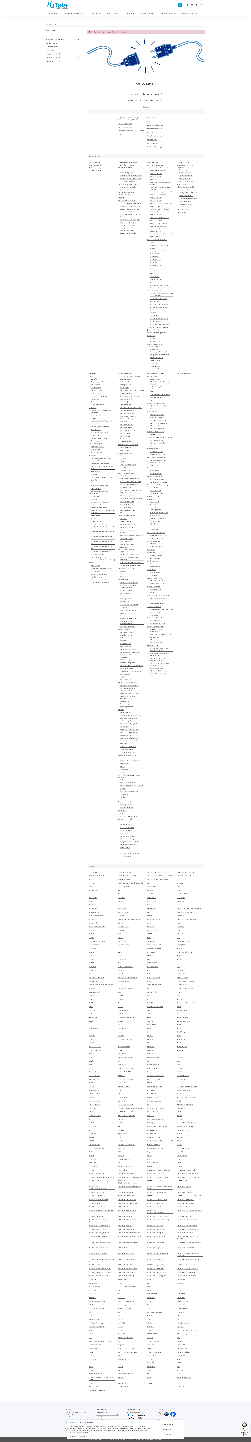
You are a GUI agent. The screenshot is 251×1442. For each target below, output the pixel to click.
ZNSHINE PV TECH (94, 1387)
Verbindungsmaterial (127, 808)
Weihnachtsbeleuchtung (155, 668)
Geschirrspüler (96, 388)
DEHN (120, 952)
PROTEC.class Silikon (95, 1265)
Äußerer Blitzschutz (126, 538)
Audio (122, 758)
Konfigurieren (167, 1429)
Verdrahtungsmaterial (127, 626)
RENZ (149, 1287)
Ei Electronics (93, 970)
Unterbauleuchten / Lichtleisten (157, 618)
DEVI (90, 956)
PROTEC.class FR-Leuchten (126, 1196)
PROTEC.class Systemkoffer (127, 1272)
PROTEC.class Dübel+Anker (98, 1192)
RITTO (179, 1290)
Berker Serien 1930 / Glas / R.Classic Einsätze (158, 230)
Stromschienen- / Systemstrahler (158, 595)
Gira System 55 (155, 316)
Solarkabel (121, 198)
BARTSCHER (122, 908)
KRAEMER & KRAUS (124, 1086)
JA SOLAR (121, 1061)
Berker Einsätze (155, 179)
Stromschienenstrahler (157, 604)
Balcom (120, 905)
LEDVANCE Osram (94, 1094)
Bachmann (180, 901)
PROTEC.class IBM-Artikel (97, 1203)
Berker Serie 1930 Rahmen (158, 223)
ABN (148, 883)
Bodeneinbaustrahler (157, 414)
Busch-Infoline (154, 338)
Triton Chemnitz (123, 1359)
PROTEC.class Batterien (96, 1174)
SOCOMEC (150, 1323)
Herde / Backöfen (96, 390)
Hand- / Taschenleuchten (155, 468)
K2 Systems (180, 1068)
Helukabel (150, 1039)
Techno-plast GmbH (95, 1345)
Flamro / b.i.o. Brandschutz (185, 1003)
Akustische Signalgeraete (128, 718)
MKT (90, 1130)
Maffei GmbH (181, 1108)
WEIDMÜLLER (181, 1370)
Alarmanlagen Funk (185, 173)
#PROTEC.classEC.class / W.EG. (128, 876)
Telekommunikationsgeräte (98, 508)
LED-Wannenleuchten (157, 640)
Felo (148, 999)
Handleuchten (154, 471)
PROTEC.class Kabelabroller (186, 1203)
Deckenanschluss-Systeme (129, 685)
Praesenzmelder (155, 360)
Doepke (179, 956)
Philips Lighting (182, 1155)
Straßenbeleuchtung (154, 587)
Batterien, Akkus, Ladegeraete (130, 761)
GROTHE (150, 1021)
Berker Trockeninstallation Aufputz (161, 234)
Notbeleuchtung (155, 558)
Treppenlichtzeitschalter (128, 752)
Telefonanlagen (96, 515)
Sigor (178, 1316)
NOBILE (91, 1141)
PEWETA (91, 1155)
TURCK (149, 1359)
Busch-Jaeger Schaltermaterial (157, 239)
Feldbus (123, 571)
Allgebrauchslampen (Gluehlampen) (156, 503)
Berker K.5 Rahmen (156, 200)
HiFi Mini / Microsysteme (99, 461)
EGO (178, 966)
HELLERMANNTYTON (125, 1039)
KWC (119, 1090)
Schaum (150, 1305)
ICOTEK (91, 1054)
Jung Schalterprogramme (155, 330)
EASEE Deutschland (95, 963)
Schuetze (123, 613)
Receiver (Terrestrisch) (127, 430)
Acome (91, 887)
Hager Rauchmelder (185, 204)
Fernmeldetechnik (126, 487)
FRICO (179, 1006)
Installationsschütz (126, 735)
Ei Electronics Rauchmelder (188, 198)
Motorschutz (124, 602)
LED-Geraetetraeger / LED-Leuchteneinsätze (158, 461)
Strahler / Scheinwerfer (155, 578)
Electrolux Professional (96, 977)
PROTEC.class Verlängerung (186, 1272)
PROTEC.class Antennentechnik (187, 1170)
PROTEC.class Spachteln (126, 1265)
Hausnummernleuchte (157, 479)
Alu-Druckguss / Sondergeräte (159, 245)
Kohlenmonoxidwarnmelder (186, 187)
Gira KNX (153, 313)
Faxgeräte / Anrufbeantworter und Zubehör (102, 511)
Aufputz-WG (154, 349)
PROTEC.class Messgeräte (155, 1233)
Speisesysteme (125, 433)
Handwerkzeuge (96, 577)
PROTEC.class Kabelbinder (97, 1207)
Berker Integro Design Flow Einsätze (161, 192)
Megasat (179, 1115)
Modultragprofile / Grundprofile (130, 178)
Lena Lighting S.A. (124, 1097)
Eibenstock (121, 970)
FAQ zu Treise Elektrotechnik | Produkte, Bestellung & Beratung (128, 119)
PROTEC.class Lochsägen (126, 1229)
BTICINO (91, 930)
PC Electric (121, 1152)
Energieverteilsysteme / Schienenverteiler (128, 586)
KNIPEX (149, 1083)
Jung (178, 1065)
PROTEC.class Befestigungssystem (100, 1181)
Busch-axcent (154, 257)
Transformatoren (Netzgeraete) (160, 394)
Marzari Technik (152, 1112)
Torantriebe (124, 794)
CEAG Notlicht (151, 934)
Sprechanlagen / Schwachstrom (128, 755)
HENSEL (91, 1043)
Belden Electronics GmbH (97, 916)
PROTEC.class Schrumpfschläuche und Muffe (101, 1260)
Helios (179, 1036)
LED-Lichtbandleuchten (157, 544)
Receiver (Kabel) (125, 422)
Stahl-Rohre (124, 533)
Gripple (120, 1021)
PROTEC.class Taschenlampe (156, 1272)
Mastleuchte (154, 592)
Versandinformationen (154, 129)
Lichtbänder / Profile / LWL (156, 532)
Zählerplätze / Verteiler (125, 819)
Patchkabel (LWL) (125, 507)
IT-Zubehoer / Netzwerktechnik (130, 493)
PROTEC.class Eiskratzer (126, 1192)
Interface (123, 574)
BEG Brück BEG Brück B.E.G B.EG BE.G (189, 908)
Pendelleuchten (152, 561)
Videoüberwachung (185, 176)
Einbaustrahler (152, 412)
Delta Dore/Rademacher (184, 952)
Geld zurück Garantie (125, 123)
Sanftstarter (124, 607)
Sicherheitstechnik (52, 47)
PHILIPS (149, 1155)
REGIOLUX (180, 1283)
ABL (178, 879)
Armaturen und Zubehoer (99, 524)
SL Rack (149, 1319)
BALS (178, 905)
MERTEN (91, 1123)
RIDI (178, 1287)
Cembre (91, 937)
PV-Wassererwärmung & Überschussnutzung (126, 194)
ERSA (119, 992)
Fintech (120, 1003)
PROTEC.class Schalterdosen (98, 1253)
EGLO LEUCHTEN (152, 966)
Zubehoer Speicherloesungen (130, 209)
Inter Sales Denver (153, 1057)
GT (119, 1025)
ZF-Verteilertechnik (126, 442)
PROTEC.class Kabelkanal (155, 1207)
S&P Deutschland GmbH (97, 1301)
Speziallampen (154, 530)
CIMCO (120, 937)
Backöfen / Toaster (97, 415)
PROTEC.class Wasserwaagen (98, 1276)
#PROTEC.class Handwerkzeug (157, 872)
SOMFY (120, 1327)
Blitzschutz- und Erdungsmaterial (129, 919)
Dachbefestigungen (126, 173)
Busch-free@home (156, 265)
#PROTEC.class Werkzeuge (185, 872)
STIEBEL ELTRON (152, 1334)
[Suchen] (180, 5)
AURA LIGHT (181, 897)
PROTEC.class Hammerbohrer (98, 1199)
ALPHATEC (150, 890)
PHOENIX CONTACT (124, 1159)
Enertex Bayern (182, 985)
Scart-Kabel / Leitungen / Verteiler (102, 477)
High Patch (180, 1043)
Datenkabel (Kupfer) (127, 632)
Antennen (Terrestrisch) (128, 402)
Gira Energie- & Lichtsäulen (159, 304)
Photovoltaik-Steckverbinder (129, 187)
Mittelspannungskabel (127, 663)
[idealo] (167, 1414)
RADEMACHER (93, 1283)
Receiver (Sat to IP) (126, 425)
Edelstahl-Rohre (125, 521)
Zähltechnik (122, 810)
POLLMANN (92, 1163)
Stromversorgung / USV (128, 510)
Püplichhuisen (122, 1279)
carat (151, 268)
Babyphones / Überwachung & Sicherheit (101, 411)
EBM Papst (92, 966)
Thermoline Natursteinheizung (128, 1352)
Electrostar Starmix (153, 977)
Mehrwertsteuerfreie (125, 127)
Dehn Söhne (151, 952)
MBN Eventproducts (183, 1112)
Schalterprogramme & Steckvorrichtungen (154, 345)
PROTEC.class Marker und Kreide (129, 1233)
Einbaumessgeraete (97, 447)
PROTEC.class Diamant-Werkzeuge (129, 1187)
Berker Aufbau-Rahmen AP (158, 171)
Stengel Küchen (123, 1334)
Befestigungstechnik (127, 805)
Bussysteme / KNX (124, 459)
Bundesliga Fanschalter (157, 251)
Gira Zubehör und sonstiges (159, 327)
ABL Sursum (93, 883)
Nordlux (120, 1141)
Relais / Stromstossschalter (129, 741)
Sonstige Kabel (125, 674)
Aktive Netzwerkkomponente (129, 476)
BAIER (91, 905)
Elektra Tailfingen (182, 977)
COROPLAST (93, 948)
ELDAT (149, 974)
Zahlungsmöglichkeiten (155, 125)
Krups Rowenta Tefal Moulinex (187, 1086)
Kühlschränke (95, 399)
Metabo (120, 1123)
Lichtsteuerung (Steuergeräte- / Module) (160, 388)
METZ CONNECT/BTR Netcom (186, 1123)
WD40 (149, 1370)
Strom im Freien (125, 850)
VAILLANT (150, 1363)
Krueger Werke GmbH (154, 1086)
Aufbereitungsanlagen (127, 413)
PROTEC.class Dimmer (184, 1187)
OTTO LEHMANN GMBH (96, 1148)
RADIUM (120, 1283)
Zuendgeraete (154, 400)
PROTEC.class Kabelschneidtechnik (188, 1207)
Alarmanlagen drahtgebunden (189, 170)
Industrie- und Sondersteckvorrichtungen (126, 548)
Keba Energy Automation (126, 1079)
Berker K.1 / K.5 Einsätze (158, 195)
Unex (90, 1363)
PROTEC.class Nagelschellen (156, 1236)
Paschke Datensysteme (184, 1148)
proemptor (150, 1166)
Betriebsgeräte (152, 376)
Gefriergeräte (95, 385)
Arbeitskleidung (125, 447)
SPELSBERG (180, 1327)
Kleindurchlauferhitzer (98, 554)
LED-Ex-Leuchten (155, 490)
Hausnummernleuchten (155, 476)
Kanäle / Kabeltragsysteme (127, 683)
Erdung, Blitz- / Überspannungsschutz (130, 536)
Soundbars (94, 480)
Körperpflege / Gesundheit (100, 427)
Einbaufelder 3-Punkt (127, 827)
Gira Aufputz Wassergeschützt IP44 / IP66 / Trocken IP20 (161, 295)
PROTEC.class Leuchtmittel (97, 1229)
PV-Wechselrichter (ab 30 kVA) (130, 220)
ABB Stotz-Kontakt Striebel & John (158, 879)
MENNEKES (122, 1119)
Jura (90, 1068)
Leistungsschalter (126, 599)
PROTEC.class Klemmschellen (157, 1216)
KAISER (179, 1072)
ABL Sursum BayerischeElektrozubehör (131, 883)
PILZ (148, 1159)
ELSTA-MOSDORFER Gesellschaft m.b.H (101, 985)
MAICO (91, 1112)
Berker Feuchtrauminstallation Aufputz (160, 183)
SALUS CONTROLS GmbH (126, 1301)
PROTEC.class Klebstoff (125, 1216)
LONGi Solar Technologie (126, 1105)
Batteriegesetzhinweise (155, 136)
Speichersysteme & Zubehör (127, 200)
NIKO (119, 1137)
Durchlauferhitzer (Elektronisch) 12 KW (102, 528)
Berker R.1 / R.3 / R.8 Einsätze (159, 209)
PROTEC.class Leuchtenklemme (187, 1225)
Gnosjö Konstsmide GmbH (126, 1017)
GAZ (148, 1010)
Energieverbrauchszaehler (129, 816)
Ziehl (178, 1383)
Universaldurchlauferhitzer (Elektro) (103, 560)
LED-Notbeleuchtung (156, 555)
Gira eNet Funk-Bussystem (158, 307)
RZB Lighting (181, 1297)
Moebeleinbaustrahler (157, 429)
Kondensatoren (155, 379)
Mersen (179, 1119)
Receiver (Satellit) (126, 427)
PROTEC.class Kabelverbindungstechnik (155, 1211)
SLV (178, 1319)
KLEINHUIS (121, 1083)
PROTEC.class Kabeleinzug (126, 1207)
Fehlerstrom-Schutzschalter (129, 729)
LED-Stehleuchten (155, 572)
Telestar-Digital (94, 1348)
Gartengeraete (96, 571)
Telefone (94, 518)
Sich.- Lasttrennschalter (128, 746)
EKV (90, 974)
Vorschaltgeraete (155, 397)
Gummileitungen (125, 646)
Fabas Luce (121, 999)
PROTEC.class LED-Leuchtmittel (187, 1220)
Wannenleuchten (153, 637)
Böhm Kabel (93, 923)
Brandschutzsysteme (125, 453)
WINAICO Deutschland (184, 1377)
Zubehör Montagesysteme (129, 181)
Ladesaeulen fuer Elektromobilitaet (131, 562)
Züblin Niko (151, 1387)
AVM (90, 901)
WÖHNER (150, 1383)
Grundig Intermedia (183, 1021)
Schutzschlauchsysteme (128, 530)
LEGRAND (180, 1094)
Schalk (91, 1305)
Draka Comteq (122, 959)
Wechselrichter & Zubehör (126, 212)
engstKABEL (93, 988)
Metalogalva (151, 1123)
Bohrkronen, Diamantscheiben (101, 568)
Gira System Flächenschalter (159, 318)
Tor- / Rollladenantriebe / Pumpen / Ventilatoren (129, 776)
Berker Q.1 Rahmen (156, 206)
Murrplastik (92, 1134)
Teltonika (150, 1348)
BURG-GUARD (122, 930)
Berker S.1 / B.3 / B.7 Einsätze (159, 217)
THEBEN (91, 1352)
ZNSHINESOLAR (123, 1387)
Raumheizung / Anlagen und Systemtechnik (98, 492)
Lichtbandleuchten (153, 541)
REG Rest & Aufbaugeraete (129, 738)
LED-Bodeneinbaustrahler (158, 420)
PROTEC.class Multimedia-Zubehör (129, 1236)
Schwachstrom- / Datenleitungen (131, 671)
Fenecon (179, 999)
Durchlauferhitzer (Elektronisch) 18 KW (102, 533)
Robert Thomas (94, 1294)
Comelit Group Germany (97, 941)
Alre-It (179, 890)
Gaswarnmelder (182, 184)
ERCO (149, 988)
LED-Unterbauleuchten (157, 624)
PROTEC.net (93, 1279)
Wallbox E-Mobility (95, 168)
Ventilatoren (124, 797)
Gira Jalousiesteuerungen (158, 310)
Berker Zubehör (155, 237)
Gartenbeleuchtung (153, 449)
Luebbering (92, 1108)
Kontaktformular (71, 1417)
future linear (154, 271)
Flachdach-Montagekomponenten (131, 176)
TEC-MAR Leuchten (153, 1341)
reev (148, 1283)
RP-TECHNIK (181, 1294)
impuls (152, 274)
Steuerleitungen (125, 680)
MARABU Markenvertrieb (126, 1112)
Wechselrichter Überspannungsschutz (127, 229)
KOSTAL (91, 1086)
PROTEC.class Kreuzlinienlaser (128, 1220)
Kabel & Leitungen (124, 629)
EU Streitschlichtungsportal (156, 147)
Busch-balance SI (155, 259)
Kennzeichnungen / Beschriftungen (132, 390)
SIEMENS (150, 1316)
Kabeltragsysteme (126, 701)
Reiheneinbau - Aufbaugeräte (128, 724)
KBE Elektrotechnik (183, 1075)
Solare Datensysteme (184, 1323)
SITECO (120, 1319)
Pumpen (123, 788)
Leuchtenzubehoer (153, 496)
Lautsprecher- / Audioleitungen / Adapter (102, 468)
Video (122, 772)
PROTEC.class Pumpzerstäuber (128, 1242)
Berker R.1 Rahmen (156, 212)
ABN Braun (180, 883)
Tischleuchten (154, 615)
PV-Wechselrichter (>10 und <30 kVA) (130, 216)
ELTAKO (120, 985)
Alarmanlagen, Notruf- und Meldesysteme (185, 166)
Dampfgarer (95, 379)
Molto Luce (121, 1130)
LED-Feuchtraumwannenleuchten (161, 446)
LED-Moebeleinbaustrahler (158, 426)
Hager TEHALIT (93, 1028)
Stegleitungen (125, 677)
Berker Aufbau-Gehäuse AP (159, 168)
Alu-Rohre (123, 518)
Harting (179, 1028)
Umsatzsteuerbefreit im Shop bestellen (131, 131)
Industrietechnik (123, 580)
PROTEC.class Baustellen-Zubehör (158, 1177)
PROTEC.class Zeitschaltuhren (186, 1276)
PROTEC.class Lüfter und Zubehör (188, 1229)
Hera (119, 1043)
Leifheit (91, 1097)
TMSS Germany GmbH (154, 1352)
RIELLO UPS (122, 1290)
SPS (121, 577)
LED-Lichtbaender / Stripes (158, 535)
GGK (148, 1014)
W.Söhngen (151, 1366)
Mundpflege (95, 435)
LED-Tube (153, 524)
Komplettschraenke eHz (128, 845)
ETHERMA (92, 996)
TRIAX (91, 1356)
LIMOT (179, 1101)
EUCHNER (121, 996)
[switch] (244, 1434)
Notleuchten (151, 552)
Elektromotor (124, 780)
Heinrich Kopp (181, 1032)
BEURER (91, 919)
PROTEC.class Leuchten (155, 1225)
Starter (152, 392)
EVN (178, 996)
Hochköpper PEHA (124, 1046)
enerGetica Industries (154, 985)
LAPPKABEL (151, 1090)
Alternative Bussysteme (128, 464)
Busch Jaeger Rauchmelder (188, 193)
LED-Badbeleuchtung (157, 440)
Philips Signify (93, 1159)
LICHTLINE (121, 1101)
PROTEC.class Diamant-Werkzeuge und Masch (160, 1188)
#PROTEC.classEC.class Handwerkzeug (160, 876)
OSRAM (179, 1144)
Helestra (150, 1036)
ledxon (120, 1094)
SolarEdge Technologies (96, 1327)
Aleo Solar (121, 890)
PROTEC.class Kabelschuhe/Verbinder (101, 1210)
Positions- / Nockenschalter (129, 604)
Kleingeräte (92, 407)
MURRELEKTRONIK (183, 1130)
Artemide (150, 894)
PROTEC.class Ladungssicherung (158, 1220)
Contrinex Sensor (123, 945)
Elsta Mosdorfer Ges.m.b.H (185, 981)
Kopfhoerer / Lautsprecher (100, 464)
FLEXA (91, 1006)
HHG (148, 1043)
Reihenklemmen (125, 712)
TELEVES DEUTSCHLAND (126, 1348)
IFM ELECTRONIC (152, 1054)
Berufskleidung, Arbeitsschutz (128, 444)
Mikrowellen (95, 402)
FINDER (91, 1003)
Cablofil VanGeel (94, 934)
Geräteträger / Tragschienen (156, 457)
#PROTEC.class (94, 872)
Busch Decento (155, 254)
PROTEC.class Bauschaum (155, 1174)
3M (90, 879)
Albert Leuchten (94, 890)
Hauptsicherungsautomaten (129, 732)
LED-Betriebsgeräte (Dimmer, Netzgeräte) (159, 383)
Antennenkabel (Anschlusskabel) (131, 407)
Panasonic (121, 1148)
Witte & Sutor (122, 1383)
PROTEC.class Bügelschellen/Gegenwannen (127, 1182)
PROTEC (91, 1170)
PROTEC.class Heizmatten (185, 1199)
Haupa (120, 1032)
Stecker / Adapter (126, 436)
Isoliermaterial (125, 382)
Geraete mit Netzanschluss (100, 574)
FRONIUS (92, 1010)
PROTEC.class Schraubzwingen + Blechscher (187, 1254)
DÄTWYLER (180, 948)
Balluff (149, 905)
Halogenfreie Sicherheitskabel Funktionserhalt (130, 653)
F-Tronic (91, 999)
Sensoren (123, 616)
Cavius (120, 934)
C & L (178, 930)
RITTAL (149, 1290)
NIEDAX (91, 1137)
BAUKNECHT (151, 908)
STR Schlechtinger (183, 1334)
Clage (149, 937)
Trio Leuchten (93, 1359)
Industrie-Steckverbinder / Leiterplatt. (129, 559)
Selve (90, 1312)
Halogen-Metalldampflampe (159, 512)
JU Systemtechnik (153, 1065)
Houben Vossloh (182, 1046)
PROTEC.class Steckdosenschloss (187, 1268)
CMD (178, 937)
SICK (90, 1316)
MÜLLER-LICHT (152, 1130)
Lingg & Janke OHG (95, 1105)
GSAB (90, 1025)
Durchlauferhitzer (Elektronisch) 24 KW (102, 543)
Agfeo (178, 887)
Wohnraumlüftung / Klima (99, 505)
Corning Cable (181, 945)
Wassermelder (181, 213)
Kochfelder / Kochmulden (99, 396)
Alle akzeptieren (167, 1424)
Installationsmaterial (53, 54)
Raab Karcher (181, 1279)
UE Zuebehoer (95, 488)
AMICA (91, 894)
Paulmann (92, 1152)
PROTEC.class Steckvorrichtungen (100, 1272)
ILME (178, 1054)
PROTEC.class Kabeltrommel (127, 1210)
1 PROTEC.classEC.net (184, 876)
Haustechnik (50, 50)
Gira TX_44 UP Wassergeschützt (160, 324)
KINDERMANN (181, 1079)
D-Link (120, 948)
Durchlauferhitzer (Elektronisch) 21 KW (102, 538)
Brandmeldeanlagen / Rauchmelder (188, 181)
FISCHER (150, 1003)
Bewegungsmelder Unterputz (159, 355)
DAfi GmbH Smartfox (154, 948)
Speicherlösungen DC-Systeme (130, 206)
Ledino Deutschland (183, 1090)
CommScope (122, 941)
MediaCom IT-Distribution (126, 1115)
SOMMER (150, 1327)
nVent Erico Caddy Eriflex (126, 1144)
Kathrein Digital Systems (155, 1075)
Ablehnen (168, 1434)
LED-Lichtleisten (155, 621)
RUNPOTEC (92, 1297)
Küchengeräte (95, 429)
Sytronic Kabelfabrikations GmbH (100, 1341)
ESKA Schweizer (152, 992)
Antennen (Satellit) (126, 399)
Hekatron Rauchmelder (186, 207)
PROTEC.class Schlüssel (125, 1253)
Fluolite (120, 1006)
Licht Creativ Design (95, 1101)
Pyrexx (149, 1279)
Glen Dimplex (93, 1017)
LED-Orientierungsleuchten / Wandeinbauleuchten (159, 649)
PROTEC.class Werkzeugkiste (156, 1276)
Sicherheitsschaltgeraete (128, 619)
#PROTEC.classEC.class (96, 876)
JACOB (149, 1061)
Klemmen (121, 709)
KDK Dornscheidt (94, 1079)
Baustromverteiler (126, 825)
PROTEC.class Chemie (154, 1181)
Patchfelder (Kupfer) (127, 501)
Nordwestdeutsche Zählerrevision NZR (160, 1141)
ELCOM (120, 974)
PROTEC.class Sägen (154, 1248)
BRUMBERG (180, 927)
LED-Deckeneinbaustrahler (158, 423)
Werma (149, 1374)
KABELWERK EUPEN (124, 1072)
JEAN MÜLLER (122, 1065)
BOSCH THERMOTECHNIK (97, 927)
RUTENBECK (151, 1297)
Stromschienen (155, 601)
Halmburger (122, 1028)
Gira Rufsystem (155, 341)
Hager (179, 1025)
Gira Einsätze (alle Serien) (158, 298)
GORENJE (150, 1017)
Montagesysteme (123, 170)
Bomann (150, 923)
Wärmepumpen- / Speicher (100, 502)
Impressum (73, 1436)
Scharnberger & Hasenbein (127, 1305)
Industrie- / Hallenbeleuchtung (157, 485)
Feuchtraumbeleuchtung (155, 431)
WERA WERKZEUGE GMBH (126, 1374)
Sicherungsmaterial (126, 749)
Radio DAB (94, 474)
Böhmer (120, 923)
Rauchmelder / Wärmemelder (186, 190)
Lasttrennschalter (126, 596)
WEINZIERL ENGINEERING (97, 1374)
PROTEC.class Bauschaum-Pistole (187, 1174)
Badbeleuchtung (155, 434)
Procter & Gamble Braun (126, 1166)
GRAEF (91, 1021)
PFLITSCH (121, 1155)
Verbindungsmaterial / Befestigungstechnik (125, 801)
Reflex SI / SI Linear (156, 279)
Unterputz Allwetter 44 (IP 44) (159, 285)
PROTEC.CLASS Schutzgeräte (127, 1259)
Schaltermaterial (51, 43)
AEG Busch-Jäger (123, 887)
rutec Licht (121, 1297)
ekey (148, 970)
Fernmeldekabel (125, 643)
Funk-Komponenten (156, 357)
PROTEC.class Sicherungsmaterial (188, 1259)
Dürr (148, 959)
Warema (121, 1370)
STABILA (120, 1330)
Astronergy (121, 897)
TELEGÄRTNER (181, 1345)
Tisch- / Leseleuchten (154, 606)
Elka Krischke (93, 981)
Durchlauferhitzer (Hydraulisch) (101, 551)
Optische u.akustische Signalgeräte (129, 715)
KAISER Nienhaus (94, 1075)
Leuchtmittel (151, 499)
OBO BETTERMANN (153, 1144)
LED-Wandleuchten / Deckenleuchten (156, 630)
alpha (151, 242)
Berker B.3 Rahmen (156, 173)
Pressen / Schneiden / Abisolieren (102, 580)
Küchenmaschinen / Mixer (99, 432)
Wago (178, 1366)
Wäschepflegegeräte (98, 405)
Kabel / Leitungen (94, 1072)
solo (151, 282)
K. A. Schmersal (152, 1068)
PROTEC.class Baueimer (126, 1174)
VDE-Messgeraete (97, 452)
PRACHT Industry (152, 1163)
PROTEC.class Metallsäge (185, 1233)
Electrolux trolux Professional (127, 977)
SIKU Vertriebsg (94, 1319)
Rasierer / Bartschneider (99, 438)
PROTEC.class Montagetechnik (99, 1236)
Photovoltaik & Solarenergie (55, 39)
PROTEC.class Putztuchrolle (156, 1242)
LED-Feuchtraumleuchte (158, 443)
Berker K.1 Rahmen (156, 198)
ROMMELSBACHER (153, 1294)
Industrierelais (125, 593)
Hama (149, 1028)
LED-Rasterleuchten (156, 409)
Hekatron (121, 1036)
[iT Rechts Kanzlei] (160, 1414)
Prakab (179, 1163)
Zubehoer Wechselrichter (128, 233)
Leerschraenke (125, 847)
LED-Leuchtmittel (155, 521)
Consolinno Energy (183, 941)
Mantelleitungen (125, 660)
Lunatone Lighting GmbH (155, 1108)
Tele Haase (151, 1345)
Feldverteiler (124, 833)
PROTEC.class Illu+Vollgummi (127, 1203)
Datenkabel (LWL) (126, 635)
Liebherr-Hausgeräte (154, 1101)
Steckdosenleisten (156, 369)
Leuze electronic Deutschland (186, 1097)
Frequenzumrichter (126, 590)
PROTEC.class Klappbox (96, 1216)
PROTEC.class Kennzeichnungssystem (189, 1210)
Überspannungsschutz (127, 544)
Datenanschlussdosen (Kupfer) (130, 481)
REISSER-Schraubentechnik (127, 1287)
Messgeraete (95, 449)
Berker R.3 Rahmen (156, 215)
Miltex (120, 1126)
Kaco (149, 1072)
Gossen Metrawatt (183, 1017)
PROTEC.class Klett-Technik (186, 1216)
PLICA (178, 1159)
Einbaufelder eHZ (126, 830)
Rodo (119, 1294)
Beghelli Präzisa (123, 912)
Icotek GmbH (122, 1054)
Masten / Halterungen (127, 419)
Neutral (179, 1134)
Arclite (120, 894)
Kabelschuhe (124, 388)
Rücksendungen (152, 143)
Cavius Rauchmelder (186, 195)
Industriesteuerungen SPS (126, 568)
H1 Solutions (151, 1025)
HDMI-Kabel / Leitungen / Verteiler (102, 458)
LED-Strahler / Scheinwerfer (159, 581)
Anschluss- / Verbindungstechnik (129, 376)
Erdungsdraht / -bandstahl (185, 988)
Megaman (150, 1115)
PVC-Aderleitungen (126, 668)
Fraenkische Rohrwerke (155, 1006)
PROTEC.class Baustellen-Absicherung (101, 1177)
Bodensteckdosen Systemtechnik (187, 919)
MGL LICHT (92, 1126)
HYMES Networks (182, 1050)
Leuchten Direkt (152, 1097)
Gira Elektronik (154, 301)
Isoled (91, 1061)
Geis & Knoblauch (182, 1010)
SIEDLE (120, 1316)
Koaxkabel (123, 657)
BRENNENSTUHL (123, 927)
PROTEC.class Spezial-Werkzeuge (99, 1268)
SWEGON (150, 1337)
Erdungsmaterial (125, 541)
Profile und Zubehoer (157, 538)
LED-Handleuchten (156, 473)
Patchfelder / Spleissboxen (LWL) (131, 499)
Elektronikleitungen (126, 638)
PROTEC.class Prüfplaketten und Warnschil (99, 1243)
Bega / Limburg (94, 912)
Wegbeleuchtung (153, 646)
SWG (178, 1337)
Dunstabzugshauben (98, 382)
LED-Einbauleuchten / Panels (159, 406)
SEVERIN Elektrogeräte (154, 1312)
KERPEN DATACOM (153, 1079)
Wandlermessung (126, 856)
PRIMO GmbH (93, 1166)
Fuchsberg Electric (124, 1010)
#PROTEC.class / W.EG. (125, 872)
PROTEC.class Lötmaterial (155, 1229)
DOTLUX (91, 959)
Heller (91, 1039)
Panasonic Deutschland (155, 1148)
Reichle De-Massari (95, 1287)
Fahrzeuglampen (155, 510)
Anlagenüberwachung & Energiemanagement (126, 166)
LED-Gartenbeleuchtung (158, 454)
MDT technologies (95, 1115)
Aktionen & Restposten (184, 373)
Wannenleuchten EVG (157, 643)
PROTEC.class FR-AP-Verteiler (98, 1196)
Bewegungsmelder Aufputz (159, 352)
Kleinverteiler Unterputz (128, 839)
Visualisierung (125, 470)
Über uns (121, 134)
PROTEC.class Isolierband (155, 1203)
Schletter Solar (181, 1305)
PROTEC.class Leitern (125, 1225)
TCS (119, 1341)
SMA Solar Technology (96, 1323)
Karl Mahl (121, 1075)
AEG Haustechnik (153, 887)
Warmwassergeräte (95, 521)
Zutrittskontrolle (184, 178)
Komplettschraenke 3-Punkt (129, 842)
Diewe (149, 956)
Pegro (149, 1152)
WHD (178, 1374)
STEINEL (91, 1334)
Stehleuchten (151, 569)
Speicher (94, 499)
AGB (148, 121)
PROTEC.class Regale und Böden (99, 1248)
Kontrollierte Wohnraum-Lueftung (131, 786)
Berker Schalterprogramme (156, 165)
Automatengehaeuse (127, 822)
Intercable (180, 1057)
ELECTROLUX (181, 974)
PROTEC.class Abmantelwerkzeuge (158, 1170)
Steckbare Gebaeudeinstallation (130, 565)
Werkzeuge (92, 563)
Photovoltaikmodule (126, 190)
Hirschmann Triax (94, 1046)
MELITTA (91, 1119)
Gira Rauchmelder (185, 201)
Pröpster (179, 1166)
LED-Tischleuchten (156, 612)
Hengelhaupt (181, 1039)
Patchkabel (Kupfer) (126, 504)
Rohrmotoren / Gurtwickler (129, 791)
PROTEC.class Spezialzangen (127, 1268)
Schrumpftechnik (126, 393)
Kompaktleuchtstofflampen (158, 518)
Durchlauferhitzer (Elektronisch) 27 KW (102, 547)
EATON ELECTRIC (152, 963)
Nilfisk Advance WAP (154, 1137)
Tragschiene (154, 465)
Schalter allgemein (156, 363)
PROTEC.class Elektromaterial (157, 1192)
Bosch (179, 923)
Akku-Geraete (95, 566)
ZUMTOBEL (180, 1387)
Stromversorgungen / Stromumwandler (127, 623)
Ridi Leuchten (93, 1290)
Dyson (179, 959)
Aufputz (152, 248)
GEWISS (120, 1014)
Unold (120, 1363)
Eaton (120, 963)
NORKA (179, 1141)
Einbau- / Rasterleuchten (155, 403)
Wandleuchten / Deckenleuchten (160, 634)
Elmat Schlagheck (124, 981)
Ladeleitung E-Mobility (96, 165)
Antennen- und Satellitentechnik (128, 396)
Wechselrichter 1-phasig (128, 222)
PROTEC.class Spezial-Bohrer (156, 1265)
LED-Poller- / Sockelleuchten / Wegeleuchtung (159, 654)
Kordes (179, 1083)
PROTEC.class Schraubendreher (157, 1253)
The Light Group (182, 1348)
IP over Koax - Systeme (127, 416)
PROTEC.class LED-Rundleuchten (99, 1225)
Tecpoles (121, 1345)
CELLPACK (180, 934)
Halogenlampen (155, 515)
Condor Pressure (152, 941)
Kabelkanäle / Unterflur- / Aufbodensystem (128, 697)
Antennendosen (125, 405)
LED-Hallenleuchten (156, 493)
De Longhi (92, 952)
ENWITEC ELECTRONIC (125, 988)
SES (119, 1312)
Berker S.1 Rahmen (156, 220)
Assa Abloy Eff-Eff (182, 894)
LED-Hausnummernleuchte (158, 482)
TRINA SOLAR (151, 1356)
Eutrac (149, 996)
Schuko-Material (155, 366)
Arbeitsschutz (124, 450)
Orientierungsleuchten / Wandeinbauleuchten (158, 659)
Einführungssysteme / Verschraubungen (127, 689)
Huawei (120, 1050)
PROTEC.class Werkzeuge (126, 1276)
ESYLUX (179, 992)
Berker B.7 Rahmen (156, 176)
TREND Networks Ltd (183, 1352)
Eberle (179, 963)
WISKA (91, 1383)
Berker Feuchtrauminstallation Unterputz (160, 188)
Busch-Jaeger (151, 930)
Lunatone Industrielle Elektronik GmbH (131, 1108)
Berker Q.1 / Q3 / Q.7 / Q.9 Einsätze (161, 203)
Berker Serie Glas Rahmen (158, 226)
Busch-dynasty (154, 262)
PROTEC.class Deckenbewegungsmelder (97, 1188)
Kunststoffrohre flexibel (128, 524)
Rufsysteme (151, 335)
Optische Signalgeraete (128, 721)
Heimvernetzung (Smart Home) (130, 490)
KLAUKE (91, 1083)
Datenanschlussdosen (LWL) (129, 484)
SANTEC (150, 1301)
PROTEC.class (122, 1170)
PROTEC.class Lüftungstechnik (99, 1233)
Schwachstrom (125, 769)
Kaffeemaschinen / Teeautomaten (102, 421)
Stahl (149, 1330)
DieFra (120, 956)
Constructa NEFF (94, 945)
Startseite (146, 107)
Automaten (124, 727)
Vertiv (91, 1366)
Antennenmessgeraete (127, 410)
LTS (148, 1105)
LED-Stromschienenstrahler (159, 598)
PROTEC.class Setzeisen (155, 1259)
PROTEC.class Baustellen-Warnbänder (130, 1177)
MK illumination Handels (185, 1126)
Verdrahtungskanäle (127, 704)
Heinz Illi (92, 1036)
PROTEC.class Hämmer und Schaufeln (189, 1196)
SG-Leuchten (181, 1312)
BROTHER (150, 927)
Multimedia (92, 455)
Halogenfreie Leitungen (128, 649)
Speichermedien (96, 483)
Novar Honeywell (94, 1144)
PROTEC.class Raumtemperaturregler (189, 1242)
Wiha (149, 1377)
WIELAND (121, 1377)
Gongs (122, 766)
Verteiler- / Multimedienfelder (130, 853)
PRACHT (120, 1163)
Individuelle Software (125, 1057)
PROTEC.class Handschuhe (127, 1199)
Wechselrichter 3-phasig (128, 225)
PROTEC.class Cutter (183, 1181)
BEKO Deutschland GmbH (185, 912)
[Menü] (248, 1422)
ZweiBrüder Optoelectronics (98, 1390)
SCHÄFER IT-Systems (183, 1301)
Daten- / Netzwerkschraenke (129, 479)
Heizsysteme (95, 496)
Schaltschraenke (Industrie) (129, 610)
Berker (149, 916)
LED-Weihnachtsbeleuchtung (159, 671)
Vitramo (120, 1366)
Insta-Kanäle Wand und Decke (130, 693)
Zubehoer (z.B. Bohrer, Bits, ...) (101, 583)
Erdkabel (123, 641)
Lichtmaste (151, 550)
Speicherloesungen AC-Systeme (130, 203)
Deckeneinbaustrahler (157, 417)
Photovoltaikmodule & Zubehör (128, 184)
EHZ (121, 813)
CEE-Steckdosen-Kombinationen (130, 555)
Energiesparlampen (156, 507)
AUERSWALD (151, 897)
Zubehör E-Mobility (95, 171)
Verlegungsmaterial (126, 707)
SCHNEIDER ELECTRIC (125, 1308)
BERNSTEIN (180, 916)
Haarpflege (94, 418)
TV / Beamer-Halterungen (99, 486)
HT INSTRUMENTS (95, 1050)
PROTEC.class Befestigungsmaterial (188, 1177)
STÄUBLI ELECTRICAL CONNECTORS (188, 1330)
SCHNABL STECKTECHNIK (97, 1308)
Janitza (91, 1065)
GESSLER (92, 1014)
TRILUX (120, 1356)
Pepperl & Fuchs (182, 1152)
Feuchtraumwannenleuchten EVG (161, 437)
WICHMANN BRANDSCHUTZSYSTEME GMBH (101, 1378)
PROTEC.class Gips (153, 1196)
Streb (90, 1337)
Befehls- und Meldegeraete (129, 582)
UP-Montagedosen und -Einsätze (160, 288)
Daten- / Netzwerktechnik (126, 473)
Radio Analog (95, 471)
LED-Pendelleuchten (156, 564)
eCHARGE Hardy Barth (125, 966)
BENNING (121, 916)
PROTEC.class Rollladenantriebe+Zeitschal (127, 1249)
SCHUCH (150, 1308)
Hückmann (150, 1050)
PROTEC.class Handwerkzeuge (157, 1199)
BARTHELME (93, 908)
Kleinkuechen (95, 393)
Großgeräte (92, 376)
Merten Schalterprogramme (156, 333)
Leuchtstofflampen (156, 527)
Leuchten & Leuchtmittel (54, 58)
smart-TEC (121, 1323)
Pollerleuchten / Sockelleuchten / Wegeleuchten (160, 664)
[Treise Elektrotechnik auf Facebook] (173, 1414)
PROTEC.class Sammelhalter (186, 1248)
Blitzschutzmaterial (153, 919)
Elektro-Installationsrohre (126, 516)
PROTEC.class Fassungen (185, 1192)
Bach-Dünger (151, 901)
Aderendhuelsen (125, 379)
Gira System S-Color (156, 321)
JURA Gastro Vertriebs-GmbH (127, 1068)
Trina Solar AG (181, 1356)
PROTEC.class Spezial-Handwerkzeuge (189, 1265)
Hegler (149, 1032)
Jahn (178, 1061)
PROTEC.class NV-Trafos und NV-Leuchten (187, 1237)
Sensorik (123, 467)
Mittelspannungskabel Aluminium (131, 665)
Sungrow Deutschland (125, 1337)
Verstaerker (124, 439)
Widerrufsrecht (152, 139)
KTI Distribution (94, 1090)
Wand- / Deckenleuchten (155, 626)
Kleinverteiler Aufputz (127, 836)
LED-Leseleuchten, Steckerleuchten (161, 609)
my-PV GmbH (122, 1134)
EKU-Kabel (180, 970)
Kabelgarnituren (125, 385)
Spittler (91, 1330)
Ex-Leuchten (154, 488)
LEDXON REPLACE (153, 1094)
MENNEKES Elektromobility (156, 1119)
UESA (178, 1359)
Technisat (180, 1341)
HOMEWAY (150, 1046)
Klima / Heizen (96, 424)
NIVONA (179, 1137)
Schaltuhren (124, 744)
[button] (188, 4)
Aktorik (122, 462)
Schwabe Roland (182, 1308)
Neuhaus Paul (152, 1134)
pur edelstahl (154, 276)
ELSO (149, 981)
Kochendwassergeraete (99, 557)
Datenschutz (83, 1436)
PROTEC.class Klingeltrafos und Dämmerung (99, 1221)
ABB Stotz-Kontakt (124, 879)
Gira (178, 1014)
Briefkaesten (124, 764)
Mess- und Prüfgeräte (96, 444)
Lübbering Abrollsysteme (185, 1105)
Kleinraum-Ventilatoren (128, 783)
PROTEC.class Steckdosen (155, 1268)
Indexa (91, 1057)
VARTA (179, 1363)
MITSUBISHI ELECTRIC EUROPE (157, 1126)
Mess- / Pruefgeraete (127, 496)
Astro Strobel (93, 897)
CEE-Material (124, 552)
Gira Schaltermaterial (154, 291)
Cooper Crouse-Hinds (154, 945)
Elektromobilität (51, 36)
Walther (91, 1370)
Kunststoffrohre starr (127, 527)
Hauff (90, 1032)
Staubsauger (95, 441)
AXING (120, 901)
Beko (149, 912)
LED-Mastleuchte (155, 589)
